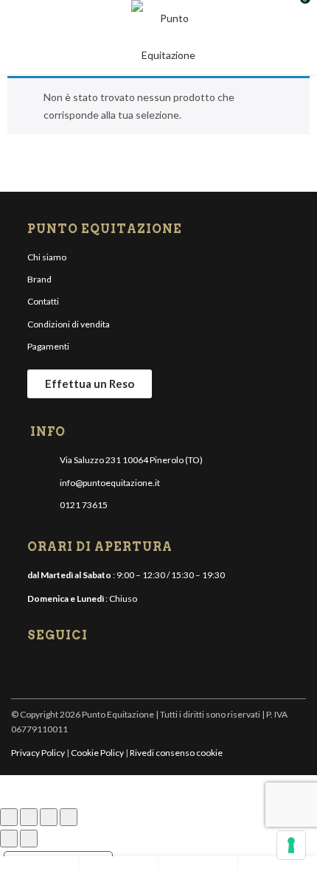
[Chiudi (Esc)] (68, 817)
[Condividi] (49, 817)
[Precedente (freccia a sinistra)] (9, 838)
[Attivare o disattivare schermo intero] (29, 817)
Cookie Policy (97, 752)
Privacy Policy (38, 752)
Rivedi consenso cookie (176, 752)
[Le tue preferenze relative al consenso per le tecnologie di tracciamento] (291, 845)
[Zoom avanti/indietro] (9, 817)
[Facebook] (39, 668)
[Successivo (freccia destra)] (29, 838)
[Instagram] (64, 668)
